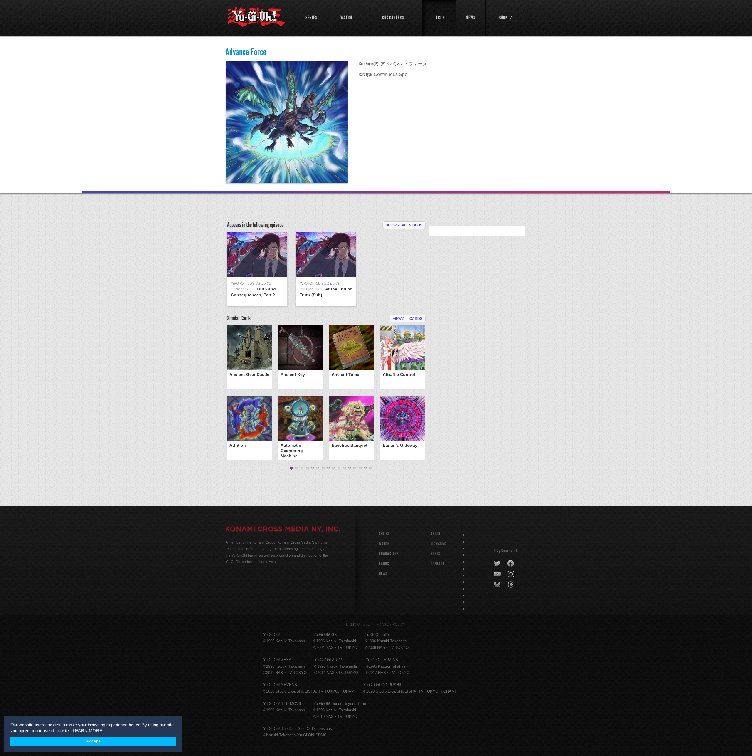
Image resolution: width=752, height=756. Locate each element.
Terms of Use (357, 624)
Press (435, 554)
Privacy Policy (390, 624)
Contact (437, 564)
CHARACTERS (389, 554)
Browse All (404, 225)
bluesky (497, 584)
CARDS (384, 564)
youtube (497, 574)
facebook (511, 563)
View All (407, 319)
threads (511, 584)
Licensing (438, 544)
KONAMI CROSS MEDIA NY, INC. (283, 530)
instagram (511, 574)
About (436, 534)
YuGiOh (256, 17)
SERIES (384, 534)
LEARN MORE (87, 730)
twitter (497, 563)
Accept (93, 741)
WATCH (384, 544)
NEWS (383, 574)
